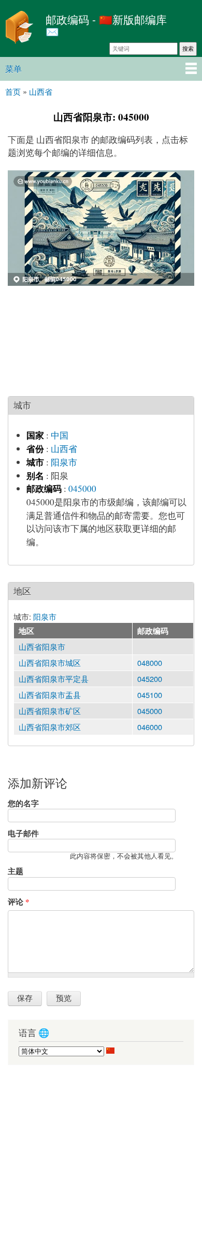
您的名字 (23, 803)
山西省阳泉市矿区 (50, 710)
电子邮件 (23, 833)
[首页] (20, 28)
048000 (149, 662)
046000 (149, 726)
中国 (59, 435)
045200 (149, 678)
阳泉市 (64, 462)
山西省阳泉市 (42, 646)
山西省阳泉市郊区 (50, 726)
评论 (18, 901)
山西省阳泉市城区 (50, 662)
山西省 (64, 449)
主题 (15, 871)
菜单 (13, 69)
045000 (82, 488)
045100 (149, 694)
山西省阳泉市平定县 (54, 678)
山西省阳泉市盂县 (50, 694)
